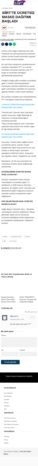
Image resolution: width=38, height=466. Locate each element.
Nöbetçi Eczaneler (10, 46)
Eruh (5, 21)
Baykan (5, 25)
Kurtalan (6, 17)
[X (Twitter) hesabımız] (12, 462)
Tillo (5, 37)
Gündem (6, 42)
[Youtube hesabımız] (24, 462)
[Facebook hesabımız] (6, 462)
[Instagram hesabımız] (18, 462)
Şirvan (5, 33)
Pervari (6, 29)
